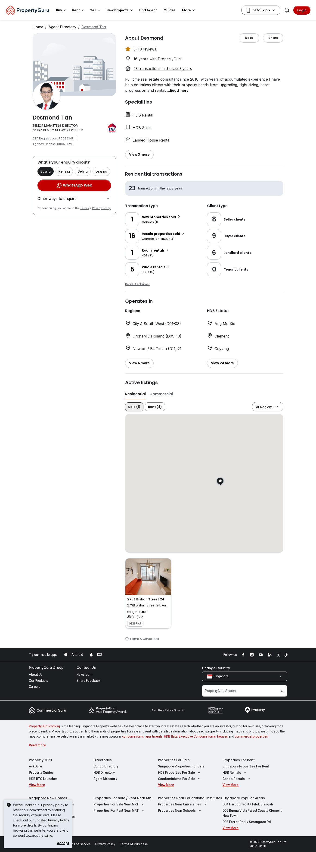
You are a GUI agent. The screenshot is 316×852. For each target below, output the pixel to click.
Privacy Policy (101, 208)
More (186, 10)
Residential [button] (135, 394)
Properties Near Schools (177, 810)
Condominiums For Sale (176, 779)
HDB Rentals (232, 772)
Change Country (216, 668)
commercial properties (251, 736)
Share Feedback (88, 680)
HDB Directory (104, 772)
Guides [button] (170, 10)
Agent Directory (62, 27)
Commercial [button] (161, 394)
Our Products (38, 680)
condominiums (133, 736)
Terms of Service (78, 844)
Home (38, 27)
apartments (154, 736)
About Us (35, 674)
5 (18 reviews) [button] (145, 49)
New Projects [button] (117, 10)
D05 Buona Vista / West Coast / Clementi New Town (252, 813)
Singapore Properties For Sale (181, 766)
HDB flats (170, 736)
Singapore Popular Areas (244, 798)
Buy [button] (59, 10)
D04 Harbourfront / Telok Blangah (248, 804)
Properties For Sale (174, 760)
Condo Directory (105, 766)
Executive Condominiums (197, 736)
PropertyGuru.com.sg (44, 726)
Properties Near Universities (179, 804)
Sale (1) (134, 406)
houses (222, 736)
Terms (84, 208)
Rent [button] (76, 10)
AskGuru (35, 766)
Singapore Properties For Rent (246, 766)
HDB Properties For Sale (176, 772)
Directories (102, 760)
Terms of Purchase (134, 844)
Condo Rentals (234, 779)
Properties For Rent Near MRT (116, 810)
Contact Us (86, 667)
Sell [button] (93, 10)
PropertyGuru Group (46, 667)
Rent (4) (155, 406)
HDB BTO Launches (43, 779)
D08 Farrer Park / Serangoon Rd (247, 822)
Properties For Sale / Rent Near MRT (123, 798)
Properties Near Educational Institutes (190, 798)
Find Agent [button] (148, 10)
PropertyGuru (40, 760)
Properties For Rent (239, 760)
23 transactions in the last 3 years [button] (162, 68)
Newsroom (85, 674)
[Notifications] (286, 10)
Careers (34, 686)
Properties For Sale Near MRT (116, 804)
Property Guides (41, 772)
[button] (179, 90)
